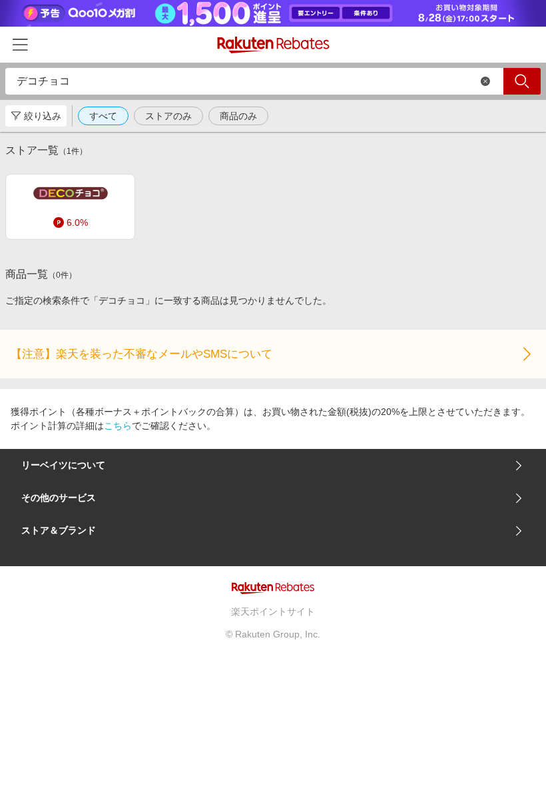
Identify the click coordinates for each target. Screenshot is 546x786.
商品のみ (238, 116)
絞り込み (42, 116)
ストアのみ (168, 116)
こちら (118, 425)
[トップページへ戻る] (273, 45)
